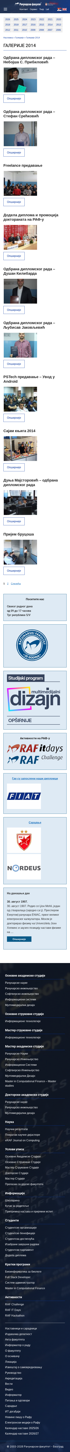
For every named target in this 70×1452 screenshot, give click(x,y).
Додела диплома (15, 1255)
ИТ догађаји (12, 1411)
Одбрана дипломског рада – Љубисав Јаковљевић (29, 325)
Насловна (8, 38)
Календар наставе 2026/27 (22, 1433)
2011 (16, 30)
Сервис (33, 9)
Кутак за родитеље (17, 1205)
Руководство (13, 1372)
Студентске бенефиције (20, 1233)
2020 (58, 19)
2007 (50, 30)
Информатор (13, 1394)
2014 (50, 24)
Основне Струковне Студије (23, 1162)
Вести (9, 1383)
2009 (33, 30)
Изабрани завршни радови (22, 1244)
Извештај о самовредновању (23, 1367)
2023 (33, 19)
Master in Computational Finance (25, 1288)
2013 (58, 24)
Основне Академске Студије (23, 1156)
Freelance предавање (22, 165)
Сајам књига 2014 (19, 431)
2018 (16, 24)
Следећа (16, 583)
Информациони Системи (21, 1064)
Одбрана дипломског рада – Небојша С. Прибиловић (29, 60)
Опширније (14, 98)
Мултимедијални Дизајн (20, 1075)
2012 (7, 30)
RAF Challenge (14, 1304)
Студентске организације (21, 1227)
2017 (24, 24)
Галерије (19, 38)
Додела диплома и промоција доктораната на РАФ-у (30, 217)
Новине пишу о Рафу (18, 1417)
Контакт (24, 9)
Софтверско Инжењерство (22, 1070)
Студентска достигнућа (19, 1238)
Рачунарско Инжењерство (21, 1059)
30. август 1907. (17, 901)
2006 (58, 30)
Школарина (12, 1200)
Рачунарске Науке (16, 1053)
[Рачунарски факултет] (28, 4)
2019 (7, 24)
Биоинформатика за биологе (23, 1271)
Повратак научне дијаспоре (22, 1134)
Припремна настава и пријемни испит (29, 1211)
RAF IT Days (13, 1310)
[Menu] (5, 9)
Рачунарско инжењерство (21, 988)
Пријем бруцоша (18, 534)
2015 (41, 24)
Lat (47, 9)
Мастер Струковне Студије (22, 1167)
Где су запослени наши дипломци (35, 778)
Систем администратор (20, 1282)
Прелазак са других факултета (24, 1184)
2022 (41, 19)
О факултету (13, 1350)
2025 (16, 19)
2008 (41, 30)
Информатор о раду (17, 1345)
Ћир (41, 9)
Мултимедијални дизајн (20, 1005)
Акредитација (13, 1378)
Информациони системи (20, 999)
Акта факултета (15, 1339)
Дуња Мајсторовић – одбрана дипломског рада (30, 482)
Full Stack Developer (17, 1277)
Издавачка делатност (18, 1334)
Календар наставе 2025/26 (22, 1428)
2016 (33, 24)
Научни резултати (16, 1129)
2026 (7, 19)
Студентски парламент (19, 1249)
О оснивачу (12, 1356)
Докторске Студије (16, 1173)
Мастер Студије (15, 1178)
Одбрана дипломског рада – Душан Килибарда (29, 271)
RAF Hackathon (14, 1315)
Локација (10, 1361)
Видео (9, 1389)
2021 (50, 19)
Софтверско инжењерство (22, 993)
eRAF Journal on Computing (22, 1140)
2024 (24, 19)
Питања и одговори (17, 1400)
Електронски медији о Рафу (22, 1422)
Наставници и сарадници (21, 1328)
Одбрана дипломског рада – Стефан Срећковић (29, 114)
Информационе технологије (23, 1021)
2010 (24, 30)
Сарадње (35, 822)
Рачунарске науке (16, 982)
